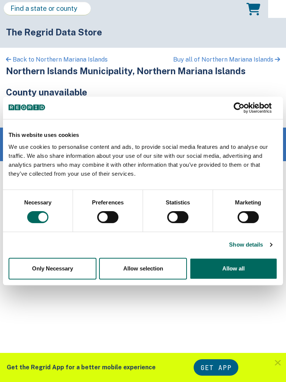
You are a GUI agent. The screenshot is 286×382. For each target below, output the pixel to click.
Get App (216, 367)
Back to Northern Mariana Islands (59, 59)
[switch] (107, 217)
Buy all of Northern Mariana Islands (224, 59)
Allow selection (143, 268)
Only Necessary (52, 268)
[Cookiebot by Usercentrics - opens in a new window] (244, 107)
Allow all (233, 268)
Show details (246, 244)
